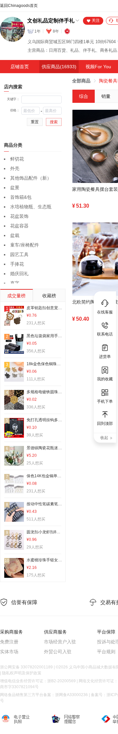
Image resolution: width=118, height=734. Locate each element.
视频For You (98, 66)
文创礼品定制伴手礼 (50, 20)
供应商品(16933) (59, 66)
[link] (81, 80)
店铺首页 (19, 66)
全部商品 (81, 80)
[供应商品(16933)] (59, 66)
